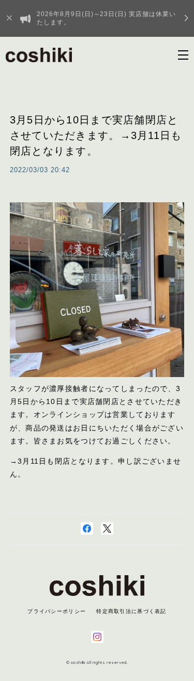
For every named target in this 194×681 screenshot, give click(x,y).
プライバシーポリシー (56, 611)
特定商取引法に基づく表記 (131, 611)
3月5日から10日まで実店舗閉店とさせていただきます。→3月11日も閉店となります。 (96, 135)
